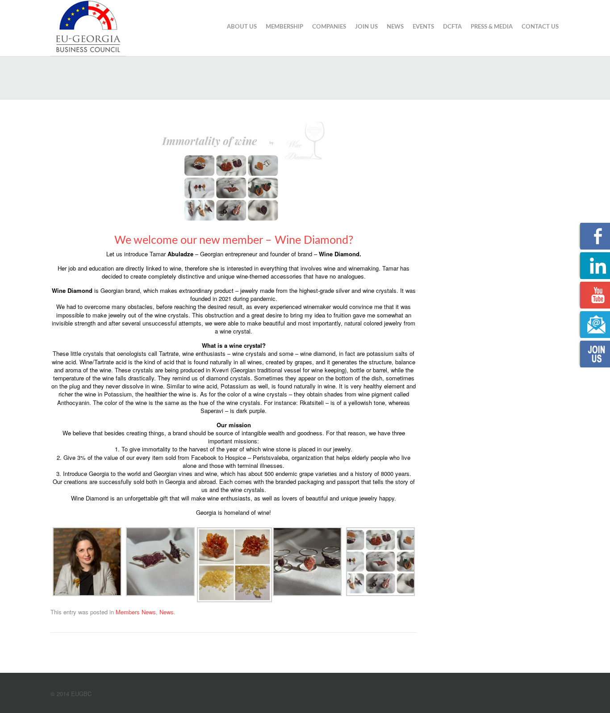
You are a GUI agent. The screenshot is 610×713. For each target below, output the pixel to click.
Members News (136, 612)
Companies (329, 27)
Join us (366, 27)
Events (423, 27)
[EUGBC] (88, 26)
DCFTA (452, 27)
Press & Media (492, 27)
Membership (284, 27)
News (395, 27)
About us (242, 27)
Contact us (540, 27)
